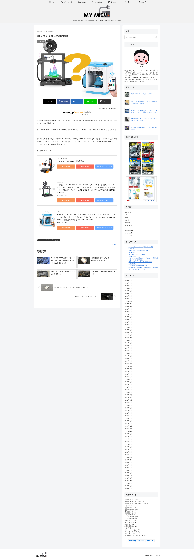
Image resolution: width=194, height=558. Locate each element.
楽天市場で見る (85, 166)
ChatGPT (131, 248)
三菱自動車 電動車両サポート (138, 265)
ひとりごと (57, 240)
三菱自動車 (132, 264)
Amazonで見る (66, 166)
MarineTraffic (133, 252)
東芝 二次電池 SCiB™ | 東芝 (137, 269)
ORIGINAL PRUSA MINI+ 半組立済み (70, 161)
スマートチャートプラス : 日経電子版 (140, 262)
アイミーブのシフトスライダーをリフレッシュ (143, 94)
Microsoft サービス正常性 (137, 254)
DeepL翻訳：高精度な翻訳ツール (139, 250)
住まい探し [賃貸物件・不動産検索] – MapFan (143, 267)
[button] (104, 101)
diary (49, 240)
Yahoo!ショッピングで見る (104, 166)
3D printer (41, 240)
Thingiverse (132, 256)
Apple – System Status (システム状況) (141, 247)
